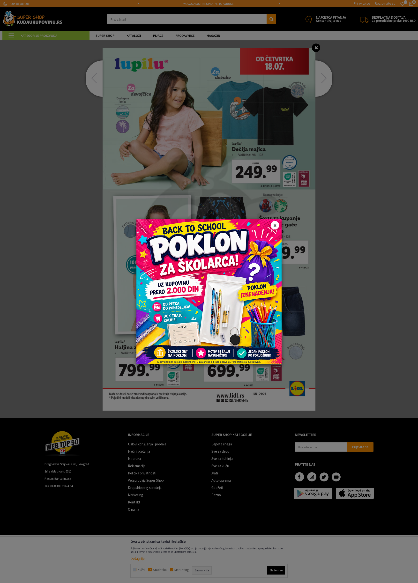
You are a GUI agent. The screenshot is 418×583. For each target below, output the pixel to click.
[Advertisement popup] (209, 291)
